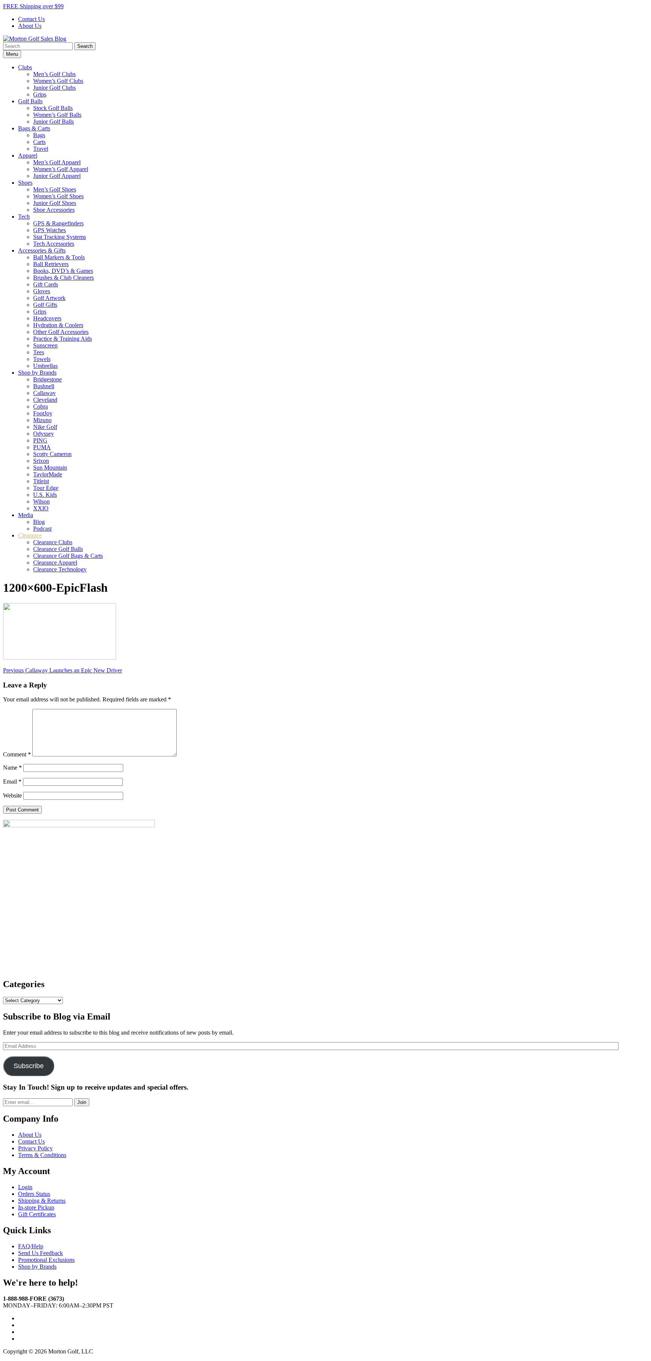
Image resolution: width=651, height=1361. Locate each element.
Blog (39, 522)
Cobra (40, 406)
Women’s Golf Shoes (58, 196)
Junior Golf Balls (53, 121)
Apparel (27, 155)
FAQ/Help (30, 1246)
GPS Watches (49, 230)
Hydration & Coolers (58, 325)
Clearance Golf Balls (58, 549)
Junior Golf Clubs (54, 87)
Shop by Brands (37, 372)
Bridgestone (47, 379)
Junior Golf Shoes (54, 203)
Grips (39, 94)
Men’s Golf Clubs (54, 74)
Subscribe (29, 1066)
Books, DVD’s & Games (63, 271)
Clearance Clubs (52, 542)
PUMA (42, 447)
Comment (17, 754)
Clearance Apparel (55, 562)
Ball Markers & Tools (59, 257)
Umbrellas (45, 366)
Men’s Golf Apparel (57, 162)
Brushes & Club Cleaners (63, 277)
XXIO (41, 508)
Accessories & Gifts (42, 250)
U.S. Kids (45, 494)
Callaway (44, 393)
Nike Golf (45, 427)
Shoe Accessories (54, 210)
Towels (41, 359)
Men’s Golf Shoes (54, 189)
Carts (39, 142)
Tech (24, 216)
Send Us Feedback (40, 1253)
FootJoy (42, 413)
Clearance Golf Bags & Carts (68, 556)
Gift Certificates (37, 1214)
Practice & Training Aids (62, 338)
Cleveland (45, 400)
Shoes (25, 182)
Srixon (41, 461)
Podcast (42, 528)
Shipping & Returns (42, 1200)
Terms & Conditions (42, 1155)
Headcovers (47, 318)
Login (25, 1187)
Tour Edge (45, 488)
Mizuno (42, 420)
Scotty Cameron (52, 454)
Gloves (41, 291)
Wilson (41, 501)
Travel (40, 148)
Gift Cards (45, 284)
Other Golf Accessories (61, 332)
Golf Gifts (45, 305)
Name (12, 767)
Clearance (30, 535)
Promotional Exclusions (46, 1260)
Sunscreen (45, 345)
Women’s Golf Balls (57, 115)
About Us (29, 26)
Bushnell (43, 386)
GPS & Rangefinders (58, 223)
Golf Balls (30, 101)
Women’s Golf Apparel (60, 169)
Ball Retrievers (51, 264)
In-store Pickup (36, 1207)
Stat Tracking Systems (59, 237)
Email (12, 781)
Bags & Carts (34, 128)
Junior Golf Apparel (57, 176)
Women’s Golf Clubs (58, 81)
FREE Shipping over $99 (33, 6)
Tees (38, 352)
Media (25, 515)
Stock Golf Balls (53, 108)
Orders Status (34, 1194)
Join (81, 1102)
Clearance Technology (60, 569)
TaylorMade (47, 474)
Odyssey (43, 433)
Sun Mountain (50, 467)
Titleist (41, 481)
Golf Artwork (49, 298)
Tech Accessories (53, 243)
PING (40, 440)
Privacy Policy (35, 1148)
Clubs (25, 67)
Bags (39, 135)
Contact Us (31, 19)
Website (12, 795)
